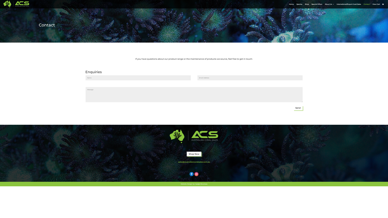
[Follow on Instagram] (196, 174)
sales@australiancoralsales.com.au (194, 162)
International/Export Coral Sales (349, 4)
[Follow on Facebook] (192, 174)
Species (299, 4)
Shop (307, 4)
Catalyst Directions (201, 184)
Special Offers (317, 4)
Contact (367, 4)
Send (298, 108)
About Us (328, 4)
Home (291, 4)
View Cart (376, 4)
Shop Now (194, 154)
